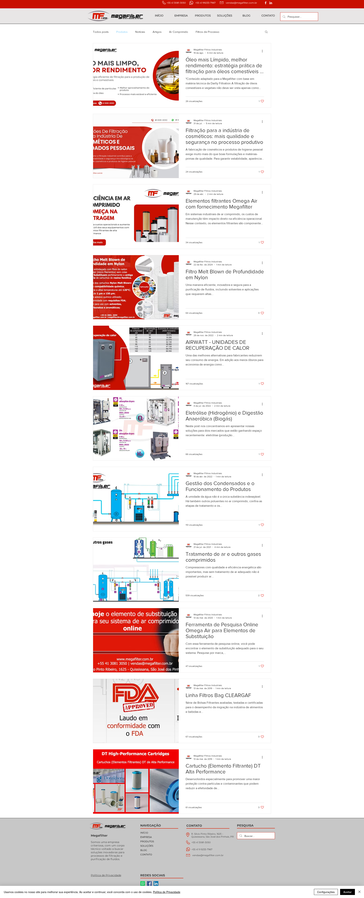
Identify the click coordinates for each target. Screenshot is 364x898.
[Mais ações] (263, 51)
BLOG (143, 850)
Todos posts (101, 31)
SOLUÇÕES (146, 845)
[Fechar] (359, 892)
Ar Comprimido (178, 31)
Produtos (122, 31)
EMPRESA (146, 837)
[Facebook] (149, 883)
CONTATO (146, 854)
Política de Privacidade (166, 892)
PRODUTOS (147, 841)
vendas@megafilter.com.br (241, 2)
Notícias (140, 31)
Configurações (326, 892)
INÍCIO (144, 832)
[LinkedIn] (271, 3)
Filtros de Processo (207, 31)
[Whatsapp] (142, 883)
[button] (266, 32)
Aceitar (347, 892)
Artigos (157, 31)
